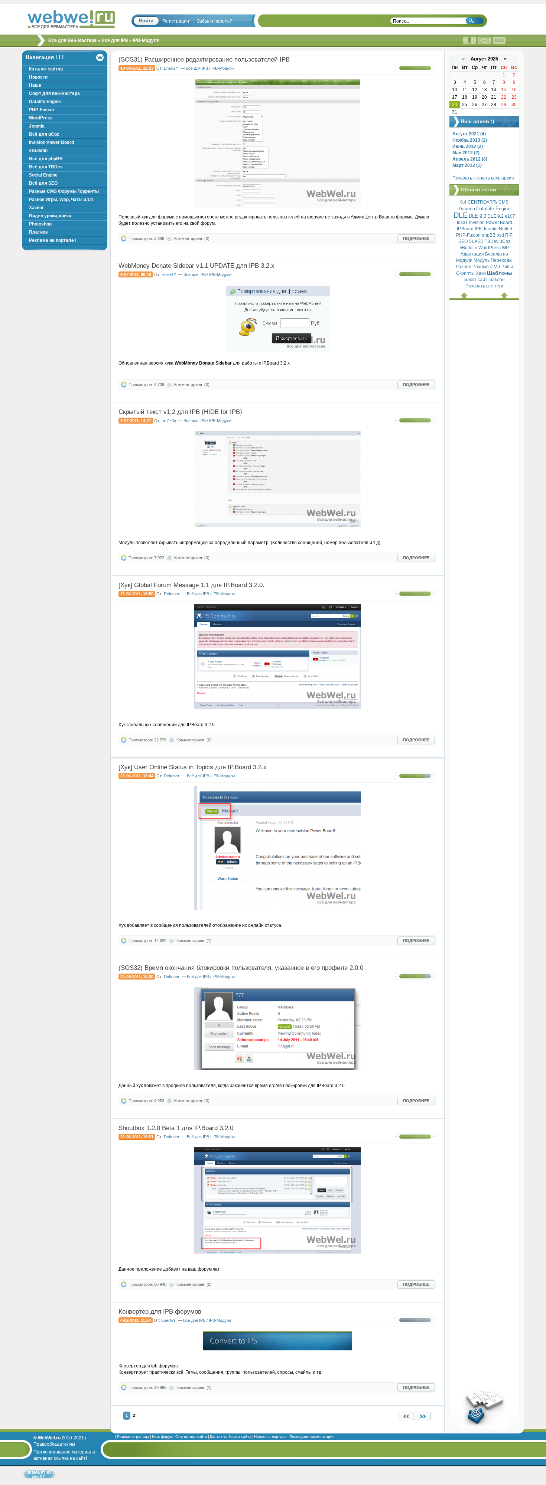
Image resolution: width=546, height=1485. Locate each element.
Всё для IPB (114, 40)
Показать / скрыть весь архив (483, 178)
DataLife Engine (493, 208)
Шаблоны (500, 273)
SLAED (476, 241)
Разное (463, 266)
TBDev (491, 241)
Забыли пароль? (214, 21)
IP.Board (465, 228)
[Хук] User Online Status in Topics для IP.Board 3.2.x (192, 767)
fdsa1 (462, 222)
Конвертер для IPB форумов (159, 1311)
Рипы (507, 266)
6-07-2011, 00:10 (135, 274)
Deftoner (171, 594)
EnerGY (171, 68)
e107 (510, 216)
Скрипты (465, 273)
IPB (478, 228)
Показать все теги (484, 286)
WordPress (489, 247)
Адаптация (472, 254)
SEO (463, 241)
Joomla (490, 228)
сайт (482, 279)
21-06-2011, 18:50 (136, 594)
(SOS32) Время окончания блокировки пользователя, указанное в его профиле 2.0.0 (240, 967)
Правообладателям (54, 1444)
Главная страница (133, 1437)
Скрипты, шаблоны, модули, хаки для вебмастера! (71, 19)
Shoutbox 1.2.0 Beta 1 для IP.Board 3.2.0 (175, 1128)
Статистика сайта (191, 1437)
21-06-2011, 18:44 (136, 776)
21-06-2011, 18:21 (136, 1137)
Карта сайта (240, 1437)
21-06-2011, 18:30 (136, 976)
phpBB (488, 235)
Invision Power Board (490, 222)
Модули (464, 260)
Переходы (502, 260)
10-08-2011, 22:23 (136, 68)
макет (470, 279)
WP (505, 247)
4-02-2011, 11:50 (135, 1320)
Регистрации (175, 21)
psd (500, 235)
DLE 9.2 (495, 216)
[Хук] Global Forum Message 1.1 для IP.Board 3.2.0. (191, 585)
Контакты (218, 1437)
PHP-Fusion (468, 235)
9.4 (463, 202)
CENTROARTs (482, 202)
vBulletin (468, 247)
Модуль (482, 260)
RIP (509, 235)
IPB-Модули (222, 68)
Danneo (467, 208)
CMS (503, 202)
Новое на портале (270, 1437)
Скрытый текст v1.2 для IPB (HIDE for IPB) (180, 411)
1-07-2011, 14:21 (135, 420)
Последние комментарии (312, 1437)
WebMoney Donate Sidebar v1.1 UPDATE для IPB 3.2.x (196, 265)
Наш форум (162, 1437)
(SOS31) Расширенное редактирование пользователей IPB (204, 59)
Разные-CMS (486, 266)
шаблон (496, 279)
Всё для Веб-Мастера (72, 40)
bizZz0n (169, 420)
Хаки (481, 273)
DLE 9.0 (477, 216)
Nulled (505, 228)
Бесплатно (496, 254)
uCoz (505, 241)
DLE (461, 215)
